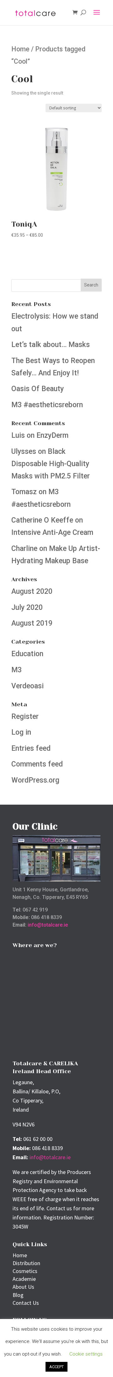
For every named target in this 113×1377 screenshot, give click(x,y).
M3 (16, 670)
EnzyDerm (52, 435)
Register (25, 716)
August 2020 (31, 591)
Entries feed (31, 748)
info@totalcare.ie (48, 925)
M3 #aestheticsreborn (47, 405)
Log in (21, 732)
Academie (24, 1278)
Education (27, 654)
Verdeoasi (27, 686)
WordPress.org (35, 780)
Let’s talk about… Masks (50, 344)
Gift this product (41, 253)
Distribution (26, 1263)
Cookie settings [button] (86, 1354)
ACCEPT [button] (56, 1366)
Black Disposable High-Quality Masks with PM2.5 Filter (50, 463)
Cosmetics (25, 1271)
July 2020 (27, 607)
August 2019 (31, 623)
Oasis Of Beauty (37, 389)
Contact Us (26, 1302)
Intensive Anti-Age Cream (52, 532)
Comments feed (37, 764)
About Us (23, 1286)
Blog (18, 1295)
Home (20, 49)
